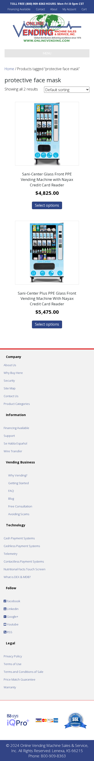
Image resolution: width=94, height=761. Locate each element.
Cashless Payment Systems (22, 546)
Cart (84, 9)
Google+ (12, 616)
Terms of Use (12, 664)
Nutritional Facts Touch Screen (24, 569)
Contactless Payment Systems (24, 561)
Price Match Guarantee (19, 679)
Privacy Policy (13, 656)
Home (9, 68)
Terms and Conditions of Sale (23, 672)
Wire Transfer (13, 451)
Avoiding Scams (18, 514)
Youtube (12, 624)
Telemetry (10, 554)
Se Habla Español (15, 443)
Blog (11, 498)
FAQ (11, 491)
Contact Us (11, 396)
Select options (47, 205)
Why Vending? (17, 475)
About (53, 9)
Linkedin (12, 609)
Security (9, 380)
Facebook (13, 601)
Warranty (10, 687)
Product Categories (17, 404)
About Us (10, 365)
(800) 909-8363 (35, 4)
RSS (9, 632)
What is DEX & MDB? (17, 577)
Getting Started (18, 483)
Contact (40, 9)
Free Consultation (20, 506)
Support (9, 436)
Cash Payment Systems (19, 538)
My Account (69, 9)
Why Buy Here (13, 373)
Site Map (10, 388)
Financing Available (19, 9)
